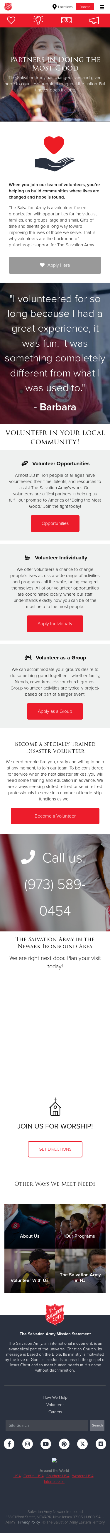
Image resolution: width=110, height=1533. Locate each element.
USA (17, 1476)
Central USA (33, 1476)
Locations (65, 7)
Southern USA (58, 1476)
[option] (55, 74)
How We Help (55, 1397)
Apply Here (59, 265)
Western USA (83, 1476)
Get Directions (55, 1149)
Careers (55, 1411)
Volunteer (55, 1404)
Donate (84, 7)
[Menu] (100, 6)
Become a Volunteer (55, 816)
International (54, 1481)
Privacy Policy (29, 1522)
